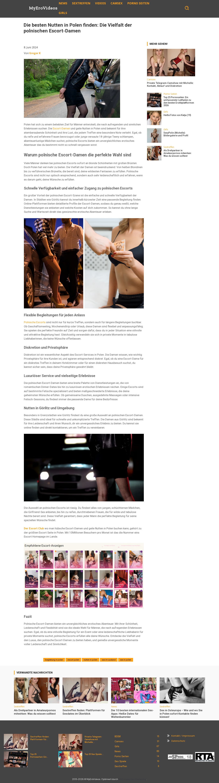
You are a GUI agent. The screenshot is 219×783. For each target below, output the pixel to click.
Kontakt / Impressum (183, 735)
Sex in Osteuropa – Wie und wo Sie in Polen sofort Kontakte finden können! (181, 713)
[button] (187, 8)
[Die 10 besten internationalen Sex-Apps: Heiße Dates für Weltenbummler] (133, 690)
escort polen (73, 660)
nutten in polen (90, 660)
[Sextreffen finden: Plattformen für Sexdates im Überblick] (85, 690)
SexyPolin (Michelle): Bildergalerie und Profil (176, 134)
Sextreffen (169, 147)
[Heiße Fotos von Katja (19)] (154, 118)
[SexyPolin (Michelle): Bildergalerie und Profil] (154, 135)
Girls (166, 112)
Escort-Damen (61, 128)
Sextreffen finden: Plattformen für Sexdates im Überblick (84, 712)
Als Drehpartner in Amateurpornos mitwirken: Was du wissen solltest (178, 153)
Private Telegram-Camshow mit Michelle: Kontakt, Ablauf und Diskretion (170, 84)
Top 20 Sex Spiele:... (94, 754)
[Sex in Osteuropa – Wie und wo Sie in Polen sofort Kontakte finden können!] (182, 690)
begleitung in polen (54, 660)
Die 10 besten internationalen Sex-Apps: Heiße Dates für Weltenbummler (132, 713)
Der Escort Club (34, 528)
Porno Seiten (170, 94)
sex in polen (125, 660)
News (114, 706)
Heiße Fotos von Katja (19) (177, 115)
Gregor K (35, 53)
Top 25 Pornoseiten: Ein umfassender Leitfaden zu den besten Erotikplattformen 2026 (179, 101)
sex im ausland (109, 660)
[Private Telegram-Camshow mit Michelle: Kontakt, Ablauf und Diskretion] (171, 62)
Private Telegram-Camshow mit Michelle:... (93, 739)
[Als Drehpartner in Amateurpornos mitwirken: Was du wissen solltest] (154, 153)
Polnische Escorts (35, 322)
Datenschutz (178, 740)
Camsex (151, 79)
